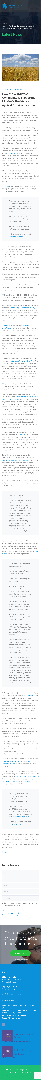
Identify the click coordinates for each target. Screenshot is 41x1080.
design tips (18, 89)
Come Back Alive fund (29, 781)
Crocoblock (6, 325)
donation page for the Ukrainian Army (21, 361)
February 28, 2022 (16, 237)
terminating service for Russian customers (16, 460)
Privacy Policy (12, 1076)
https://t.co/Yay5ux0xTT (21, 817)
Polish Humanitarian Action (11, 761)
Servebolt (5, 186)
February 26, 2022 (16, 824)
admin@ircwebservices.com (12, 994)
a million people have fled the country (22, 308)
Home (4, 23)
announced (14, 153)
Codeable (22, 435)
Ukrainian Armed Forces (10, 781)
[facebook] (3, 1024)
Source (4, 852)
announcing (29, 695)
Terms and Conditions (26, 1076)
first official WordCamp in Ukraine (27, 776)
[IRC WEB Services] (12, 6)
